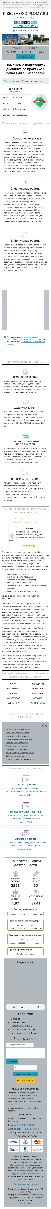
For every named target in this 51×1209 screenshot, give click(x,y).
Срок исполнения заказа (17, 733)
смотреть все (37, 703)
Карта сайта (25, 1203)
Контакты (33, 48)
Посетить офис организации (19, 759)
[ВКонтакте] (15, 22)
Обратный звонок (25, 1080)
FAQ (44, 725)
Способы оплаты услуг (16, 746)
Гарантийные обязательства (19, 739)
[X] (25, 22)
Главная (17, 48)
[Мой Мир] (22, 22)
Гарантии (27, 52)
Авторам (11, 52)
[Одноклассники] (18, 22)
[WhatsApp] (32, 22)
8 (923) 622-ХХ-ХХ (25, 26)
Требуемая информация (17, 742)
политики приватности (26, 339)
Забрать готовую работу (17, 756)
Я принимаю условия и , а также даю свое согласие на (26, 340)
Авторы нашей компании (17, 736)
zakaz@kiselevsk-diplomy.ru (26, 1129)
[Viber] (28, 22)
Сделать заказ (25, 56)
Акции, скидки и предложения (20, 752)
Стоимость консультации (18, 729)
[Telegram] (35, 22)
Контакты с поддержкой (17, 749)
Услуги (16, 81)
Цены (41, 52)
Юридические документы (25, 1184)
